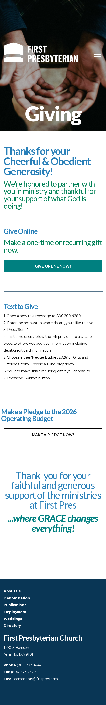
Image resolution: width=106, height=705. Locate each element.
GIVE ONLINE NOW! (53, 266)
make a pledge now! (53, 434)
